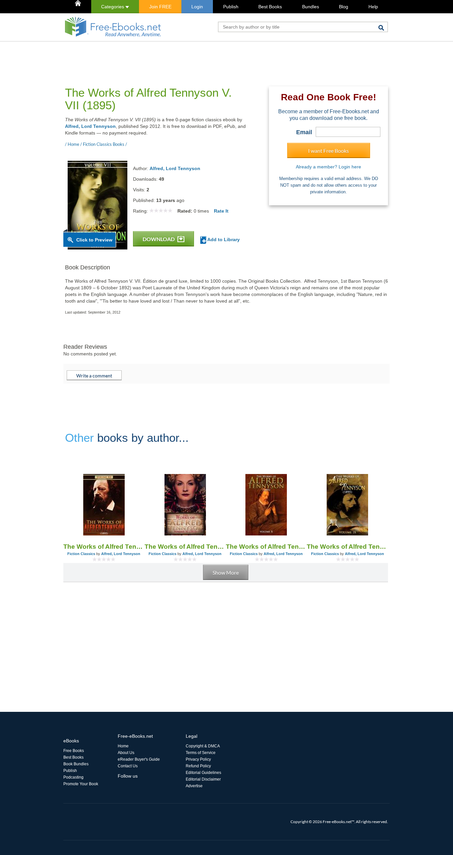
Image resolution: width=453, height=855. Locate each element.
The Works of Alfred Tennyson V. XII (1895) (104, 546)
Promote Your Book (80, 784)
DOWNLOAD (159, 239)
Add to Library (223, 239)
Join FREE (160, 6)
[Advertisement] (184, 57)
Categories (113, 6)
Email (304, 132)
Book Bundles (76, 764)
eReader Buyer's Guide (139, 759)
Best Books (270, 6)
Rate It (221, 211)
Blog (343, 6)
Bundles (310, 6)
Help (373, 6)
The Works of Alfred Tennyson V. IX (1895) (347, 546)
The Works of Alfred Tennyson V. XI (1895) (185, 546)
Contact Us (128, 766)
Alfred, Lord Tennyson (90, 126)
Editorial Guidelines (203, 772)
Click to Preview (94, 239)
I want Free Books (328, 150)
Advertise (194, 786)
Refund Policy (198, 766)
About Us (126, 752)
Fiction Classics (81, 554)
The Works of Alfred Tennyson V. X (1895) (266, 546)
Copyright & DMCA (203, 746)
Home (123, 746)
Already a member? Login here (328, 166)
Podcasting (73, 777)
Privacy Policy (198, 759)
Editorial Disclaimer (203, 779)
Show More (226, 572)
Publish (230, 6)
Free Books (73, 750)
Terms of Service (201, 752)
